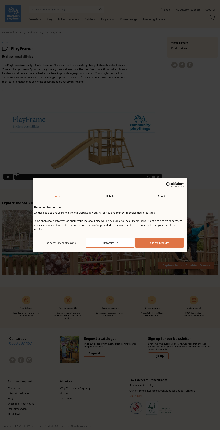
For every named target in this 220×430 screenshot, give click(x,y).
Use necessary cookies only (60, 242)
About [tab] (162, 195)
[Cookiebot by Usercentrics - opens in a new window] (168, 184)
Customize (108, 242)
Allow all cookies (159, 242)
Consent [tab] (58, 195)
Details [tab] (110, 195)
